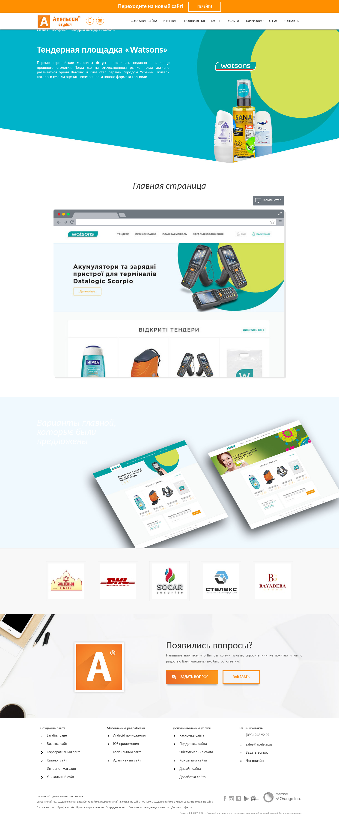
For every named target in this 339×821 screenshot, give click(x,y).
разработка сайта (110, 801)
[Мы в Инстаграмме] (231, 798)
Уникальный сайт (60, 777)
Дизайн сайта (190, 769)
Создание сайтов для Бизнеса (65, 796)
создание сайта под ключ (137, 801)
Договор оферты (182, 807)
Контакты (291, 21)
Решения (170, 21)
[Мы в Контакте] (238, 798)
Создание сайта (144, 21)
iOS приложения (126, 744)
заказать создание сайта (198, 801)
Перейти (204, 7)
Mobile (216, 21)
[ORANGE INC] (282, 797)
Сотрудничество (116, 807)
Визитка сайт (57, 744)
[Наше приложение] (246, 798)
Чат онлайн (255, 761)
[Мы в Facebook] (225, 798)
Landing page (57, 735)
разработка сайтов (88, 801)
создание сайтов (46, 801)
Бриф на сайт (65, 807)
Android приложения (129, 735)
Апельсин (59, 21)
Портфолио (254, 21)
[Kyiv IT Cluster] (254, 798)
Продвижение (194, 21)
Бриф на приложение (90, 807)
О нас (273, 21)
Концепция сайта (193, 760)
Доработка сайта (192, 777)
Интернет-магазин (61, 769)
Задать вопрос (257, 753)
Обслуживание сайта (196, 752)
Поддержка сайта (193, 744)
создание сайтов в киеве (168, 801)
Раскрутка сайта (191, 735)
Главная (42, 30)
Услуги (233, 21)
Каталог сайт (57, 760)
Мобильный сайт (127, 752)
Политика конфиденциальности (148, 807)
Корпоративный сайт (63, 752)
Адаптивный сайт (127, 760)
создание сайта (67, 801)
